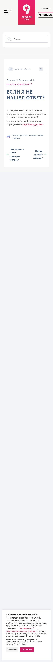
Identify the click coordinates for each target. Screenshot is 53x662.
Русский (44, 9)
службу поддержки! (33, 124)
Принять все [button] (27, 649)
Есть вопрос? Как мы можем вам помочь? (27, 137)
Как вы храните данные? (38, 154)
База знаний (25, 80)
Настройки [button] (12, 649)
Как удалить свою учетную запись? (17, 154)
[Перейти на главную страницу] (26, 12)
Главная (11, 80)
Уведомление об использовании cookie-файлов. (21, 629)
